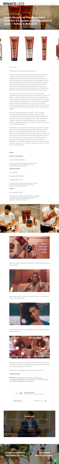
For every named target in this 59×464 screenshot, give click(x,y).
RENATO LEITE (39, 4)
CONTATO (53, 4)
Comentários (18, 400)
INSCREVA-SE (41, 427)
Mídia (47, 4)
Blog (32, 4)
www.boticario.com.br (22, 377)
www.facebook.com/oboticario (17, 379)
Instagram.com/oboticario (35, 377)
